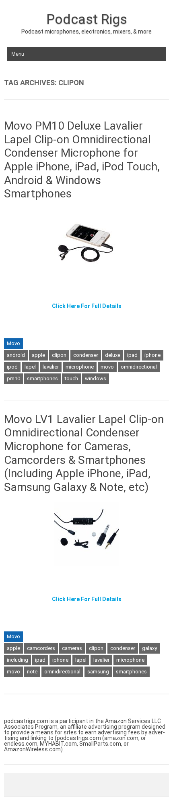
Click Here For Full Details (87, 306)
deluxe (112, 355)
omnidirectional (139, 367)
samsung (98, 672)
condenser (85, 355)
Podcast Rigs (86, 19)
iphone (152, 355)
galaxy (149, 648)
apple (38, 355)
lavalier (51, 367)
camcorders (41, 648)
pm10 (13, 378)
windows (95, 378)
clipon (59, 355)
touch (71, 378)
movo (107, 367)
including (17, 660)
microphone (80, 367)
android (16, 355)
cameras (72, 648)
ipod (12, 367)
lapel (30, 367)
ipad (132, 355)
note (32, 672)
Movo (13, 343)
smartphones (42, 378)
